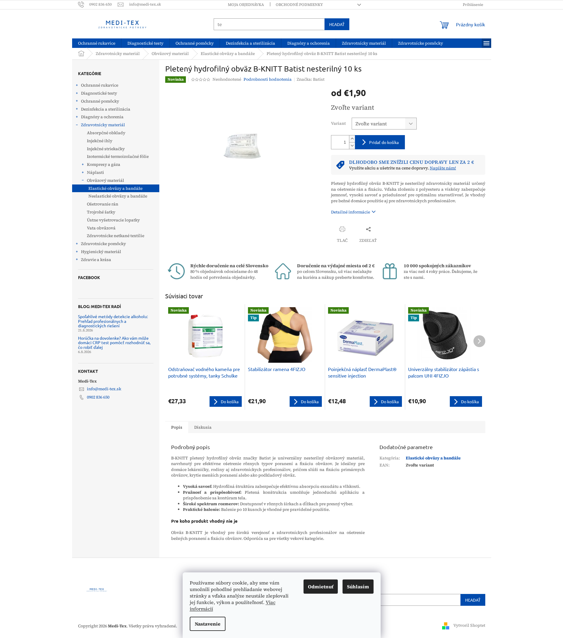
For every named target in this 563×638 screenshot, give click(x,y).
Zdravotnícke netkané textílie (115, 236)
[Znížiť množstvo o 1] (352, 145)
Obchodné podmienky (299, 4)
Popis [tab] (176, 427)
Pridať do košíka (384, 142)
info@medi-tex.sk (104, 389)
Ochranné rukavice (99, 85)
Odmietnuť (320, 586)
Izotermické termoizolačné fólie (118, 156)
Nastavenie (207, 624)
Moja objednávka (246, 4)
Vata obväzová (101, 228)
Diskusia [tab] (203, 427)
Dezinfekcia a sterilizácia (105, 109)
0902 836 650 (98, 397)
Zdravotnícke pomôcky (103, 244)
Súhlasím (358, 586)
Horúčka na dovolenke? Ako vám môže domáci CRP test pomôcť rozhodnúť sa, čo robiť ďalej (114, 342)
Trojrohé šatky (101, 212)
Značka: (311, 79)
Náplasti (95, 172)
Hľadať (337, 24)
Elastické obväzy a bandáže (115, 188)
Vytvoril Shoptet (469, 626)
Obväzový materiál (105, 180)
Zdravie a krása (96, 260)
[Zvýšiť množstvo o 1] (352, 138)
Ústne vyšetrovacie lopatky (113, 220)
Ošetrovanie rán (102, 204)
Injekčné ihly (99, 141)
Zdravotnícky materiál (103, 125)
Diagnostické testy (99, 93)
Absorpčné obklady (106, 133)
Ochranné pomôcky (100, 101)
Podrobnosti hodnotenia (268, 79)
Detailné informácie (350, 212)
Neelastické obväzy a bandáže (117, 196)
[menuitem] (96, 43)
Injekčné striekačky (106, 149)
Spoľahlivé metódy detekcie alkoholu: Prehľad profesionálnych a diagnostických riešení (113, 321)
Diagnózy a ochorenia (102, 117)
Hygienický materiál (101, 252)
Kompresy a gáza (103, 164)
